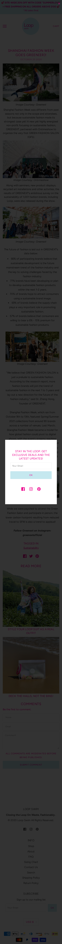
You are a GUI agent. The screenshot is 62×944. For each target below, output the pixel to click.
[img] (23, 489)
